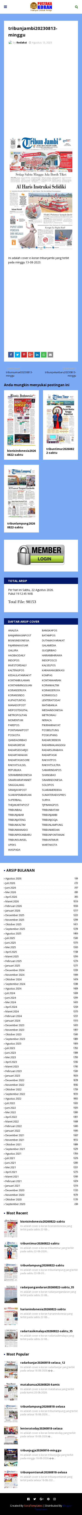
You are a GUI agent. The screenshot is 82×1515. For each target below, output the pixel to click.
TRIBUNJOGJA (50, 820)
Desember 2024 (41, 970)
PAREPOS (14, 725)
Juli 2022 (41, 1103)
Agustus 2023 (41, 1043)
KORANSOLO (49, 695)
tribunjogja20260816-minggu (40, 1450)
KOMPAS (47, 675)
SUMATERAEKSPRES (54, 795)
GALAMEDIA (49, 645)
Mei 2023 (41, 1057)
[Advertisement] (41, 90)
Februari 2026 (41, 906)
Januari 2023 (41, 1075)
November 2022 (41, 1085)
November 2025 (41, 919)
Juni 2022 (41, 1107)
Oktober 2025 (41, 924)
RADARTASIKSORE (19, 760)
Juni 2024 (41, 997)
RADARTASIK (49, 755)
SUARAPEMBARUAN (19, 795)
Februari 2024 (41, 1016)
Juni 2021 (41, 1163)
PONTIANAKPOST (18, 730)
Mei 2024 (41, 1002)
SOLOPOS (48, 785)
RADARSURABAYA (52, 750)
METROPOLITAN (17, 715)
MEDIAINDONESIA (52, 710)
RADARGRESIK (16, 745)
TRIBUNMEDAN (51, 830)
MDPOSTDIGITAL (18, 710)
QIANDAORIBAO (17, 740)
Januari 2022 (41, 1130)
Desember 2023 (41, 1025)
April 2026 (41, 897)
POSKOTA (14, 735)
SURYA (46, 800)
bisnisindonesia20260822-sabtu (21, 453)
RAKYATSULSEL (17, 765)
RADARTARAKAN (17, 755)
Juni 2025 (41, 942)
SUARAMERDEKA (52, 790)
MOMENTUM (15, 720)
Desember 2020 (41, 1190)
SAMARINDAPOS (52, 770)
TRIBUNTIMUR (50, 840)
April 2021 (41, 1172)
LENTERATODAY (51, 700)
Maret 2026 (41, 901)
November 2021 (41, 1140)
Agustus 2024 (41, 988)
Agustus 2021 (41, 1153)
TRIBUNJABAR (16, 815)
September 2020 (41, 1204)
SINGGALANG (16, 785)
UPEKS (12, 845)
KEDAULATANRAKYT (19, 675)
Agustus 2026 (41, 878)
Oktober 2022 (41, 1089)
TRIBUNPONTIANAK (53, 835)
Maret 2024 (41, 1011)
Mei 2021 (41, 1167)
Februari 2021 (41, 1181)
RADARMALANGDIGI (53, 745)
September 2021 (41, 1149)
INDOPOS (14, 660)
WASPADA (14, 850)
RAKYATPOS (49, 760)
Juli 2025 (41, 938)
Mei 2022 (41, 1112)
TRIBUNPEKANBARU (19, 835)
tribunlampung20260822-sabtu (21, 525)
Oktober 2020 (41, 1199)
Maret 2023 (41, 1066)
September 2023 (41, 1039)
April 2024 (41, 1007)
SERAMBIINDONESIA (20, 775)
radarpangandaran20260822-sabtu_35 (47, 1287)
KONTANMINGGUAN (20, 685)
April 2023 (41, 1062)
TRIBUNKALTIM (16, 825)
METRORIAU (49, 715)
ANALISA (13, 630)
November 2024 (41, 975)
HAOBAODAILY (16, 655)
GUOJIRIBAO (49, 650)
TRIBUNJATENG (17, 820)
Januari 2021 (41, 1185)
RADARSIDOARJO (18, 750)
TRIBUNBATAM (50, 810)
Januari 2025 (41, 965)
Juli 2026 (41, 883)
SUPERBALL (15, 800)
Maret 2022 (41, 1121)
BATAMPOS (49, 635)
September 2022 (41, 1094)
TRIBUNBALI (15, 810)
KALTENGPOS (16, 670)
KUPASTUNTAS (17, 700)
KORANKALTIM (50, 685)
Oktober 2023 (41, 1034)
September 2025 (41, 929)
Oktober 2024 (41, 979)
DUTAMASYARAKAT (53, 640)
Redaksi (22, 42)
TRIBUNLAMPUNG (52, 825)
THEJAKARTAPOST (18, 805)
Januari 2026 (41, 910)
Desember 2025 (41, 915)
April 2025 (41, 952)
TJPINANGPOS (50, 805)
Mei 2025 (41, 947)
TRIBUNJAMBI (49, 815)
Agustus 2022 (41, 1098)
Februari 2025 (41, 961)
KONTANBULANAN (19, 680)
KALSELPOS (49, 665)
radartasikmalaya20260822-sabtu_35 (46, 1331)
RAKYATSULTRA (51, 765)
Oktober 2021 (41, 1144)
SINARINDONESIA (52, 780)
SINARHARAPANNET (19, 780)
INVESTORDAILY (17, 665)
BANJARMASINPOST (19, 635)
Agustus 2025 (41, 933)
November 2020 (41, 1195)
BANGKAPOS (49, 630)
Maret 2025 (41, 956)
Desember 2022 (41, 1080)
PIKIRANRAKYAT (51, 725)
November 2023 (41, 1030)
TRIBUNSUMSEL (17, 840)
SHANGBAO (49, 775)
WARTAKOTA (49, 845)
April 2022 (41, 1117)
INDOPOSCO (49, 660)
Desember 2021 (41, 1135)
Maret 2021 (41, 1176)
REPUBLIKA (14, 770)
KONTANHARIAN (51, 680)
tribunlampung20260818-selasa (42, 1406)
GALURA (13, 650)
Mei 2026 (41, 892)
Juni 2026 (41, 887)
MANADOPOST (17, 705)
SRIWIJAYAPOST (17, 790)
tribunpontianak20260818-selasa (43, 1472)
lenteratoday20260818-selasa (41, 1428)
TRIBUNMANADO (18, 830)
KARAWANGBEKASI (53, 670)
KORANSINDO (16, 695)
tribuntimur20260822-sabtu (39, 1243)
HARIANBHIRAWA (52, 655)
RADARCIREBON (51, 740)
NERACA (47, 720)
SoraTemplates (33, 1505)
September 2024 (41, 984)
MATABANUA (49, 705)
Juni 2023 (41, 1052)
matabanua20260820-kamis (40, 1384)
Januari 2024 (41, 1020)
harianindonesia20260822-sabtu (43, 1309)
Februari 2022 (41, 1126)
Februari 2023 (41, 1071)
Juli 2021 (41, 1158)
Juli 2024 (41, 993)
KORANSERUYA (17, 690)
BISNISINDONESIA (18, 640)
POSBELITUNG (50, 730)
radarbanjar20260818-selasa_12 (42, 1362)
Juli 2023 (41, 1048)
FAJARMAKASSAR (18, 645)
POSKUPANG (50, 735)
